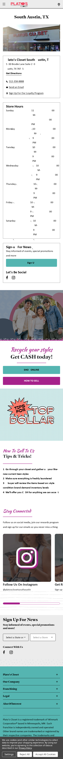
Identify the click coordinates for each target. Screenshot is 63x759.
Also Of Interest (12, 703)
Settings (9, 754)
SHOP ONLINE (31, 370)
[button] (4, 4)
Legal (6, 696)
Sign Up (31, 263)
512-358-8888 (16, 81)
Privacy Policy (25, 748)
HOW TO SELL (31, 381)
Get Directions (14, 73)
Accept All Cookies (45, 754)
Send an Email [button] (16, 87)
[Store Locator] (59, 5)
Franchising (10, 688)
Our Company (11, 681)
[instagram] (13, 277)
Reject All (25, 754)
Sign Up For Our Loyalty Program (26, 93)
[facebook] (7, 277)
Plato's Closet (11, 674)
